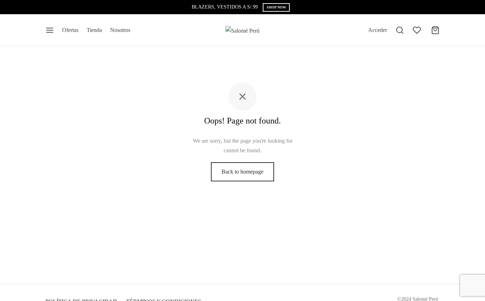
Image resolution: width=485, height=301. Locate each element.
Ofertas (70, 30)
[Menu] (49, 30)
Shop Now (276, 7)
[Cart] (435, 30)
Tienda (94, 30)
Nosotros (120, 30)
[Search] (400, 30)
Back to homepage (242, 172)
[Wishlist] (418, 30)
